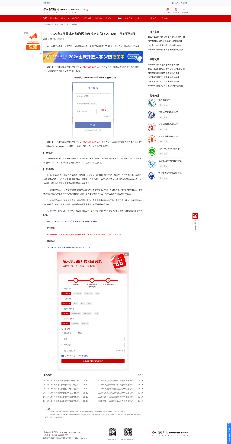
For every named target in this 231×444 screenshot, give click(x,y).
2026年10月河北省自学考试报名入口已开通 (166, 69)
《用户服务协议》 (83, 356)
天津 (66, 24)
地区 (61, 24)
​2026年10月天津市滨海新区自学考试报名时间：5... (120, 401)
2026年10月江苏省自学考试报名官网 (163, 65)
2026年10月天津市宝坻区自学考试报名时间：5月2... (120, 389)
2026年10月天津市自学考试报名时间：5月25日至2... (65, 381)
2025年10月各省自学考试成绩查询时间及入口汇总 (68, 248)
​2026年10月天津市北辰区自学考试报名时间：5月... (120, 393)
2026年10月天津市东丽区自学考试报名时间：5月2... (65, 401)
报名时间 (73, 24)
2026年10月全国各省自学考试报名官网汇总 (166, 37)
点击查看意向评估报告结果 (93, 361)
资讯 (45, 18)
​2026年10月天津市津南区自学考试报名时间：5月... (65, 397)
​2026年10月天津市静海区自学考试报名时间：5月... (120, 385)
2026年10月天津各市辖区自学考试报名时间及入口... (120, 381)
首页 (56, 24)
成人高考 (175, 3)
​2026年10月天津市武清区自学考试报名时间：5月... (65, 393)
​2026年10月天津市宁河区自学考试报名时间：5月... (65, 389)
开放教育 (184, 3)
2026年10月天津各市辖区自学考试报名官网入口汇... (167, 86)
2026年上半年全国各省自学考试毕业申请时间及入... (167, 45)
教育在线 (46, 3)
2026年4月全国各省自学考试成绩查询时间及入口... (167, 41)
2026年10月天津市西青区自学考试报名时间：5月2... (120, 397)
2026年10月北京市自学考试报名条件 (163, 81)
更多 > (140, 375)
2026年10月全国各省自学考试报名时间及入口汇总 (167, 50)
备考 (120, 18)
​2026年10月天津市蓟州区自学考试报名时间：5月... (65, 385)
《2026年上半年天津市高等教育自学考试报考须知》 (75, 221)
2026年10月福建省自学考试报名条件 (163, 73)
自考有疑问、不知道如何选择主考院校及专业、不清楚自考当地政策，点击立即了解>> (84, 235)
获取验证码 (119, 351)
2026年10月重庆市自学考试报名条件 (163, 77)
